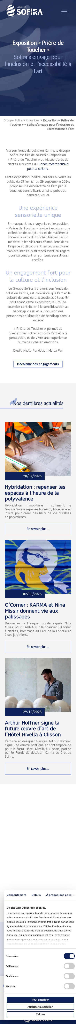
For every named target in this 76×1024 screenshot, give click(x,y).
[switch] (69, 966)
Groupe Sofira (13, 120)
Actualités (32, 120)
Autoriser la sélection (40, 1006)
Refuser (40, 1014)
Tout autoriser (40, 999)
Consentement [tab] (16, 895)
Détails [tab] (36, 895)
